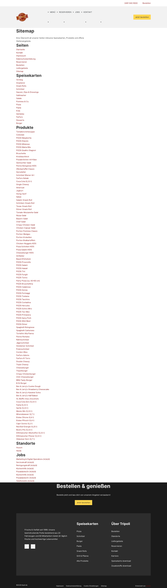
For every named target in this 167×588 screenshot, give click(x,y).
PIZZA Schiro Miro (24, 308)
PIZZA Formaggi (23, 293)
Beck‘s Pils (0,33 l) (24, 430)
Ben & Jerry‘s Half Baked (27, 395)
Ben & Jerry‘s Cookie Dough (28, 386)
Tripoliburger (22, 371)
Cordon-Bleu (22, 352)
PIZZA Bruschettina (24, 284)
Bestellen (20, 65)
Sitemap (19, 71)
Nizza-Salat (21, 215)
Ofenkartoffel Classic (25, 169)
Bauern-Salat (22, 218)
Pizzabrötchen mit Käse (26, 159)
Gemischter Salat (23, 163)
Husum (19, 447)
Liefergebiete (22, 68)
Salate (19, 98)
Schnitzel (20, 89)
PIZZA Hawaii (22, 268)
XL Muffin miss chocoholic (27, 399)
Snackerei (20, 83)
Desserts (20, 120)
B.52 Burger (21, 383)
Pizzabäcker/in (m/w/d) (26, 471)
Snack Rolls (21, 86)
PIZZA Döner (21, 324)
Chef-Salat (21, 222)
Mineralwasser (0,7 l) (25, 414)
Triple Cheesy (22, 364)
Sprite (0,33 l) (22, 408)
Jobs (77, 12)
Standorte (115, 536)
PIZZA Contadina (23, 302)
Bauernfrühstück (23, 259)
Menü (52, 12)
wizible (148, 586)
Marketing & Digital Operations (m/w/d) (33, 459)
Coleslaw (20, 135)
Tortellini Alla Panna (25, 333)
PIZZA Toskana (22, 296)
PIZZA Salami (22, 265)
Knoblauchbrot (22, 156)
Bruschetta (21, 153)
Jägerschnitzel (22, 343)
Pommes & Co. (22, 101)
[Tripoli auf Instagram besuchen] (33, 546)
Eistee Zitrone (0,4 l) (25, 417)
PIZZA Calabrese (23, 287)
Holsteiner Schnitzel (25, 346)
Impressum (21, 56)
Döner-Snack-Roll (24, 209)
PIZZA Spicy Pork (23, 318)
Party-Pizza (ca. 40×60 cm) (28, 281)
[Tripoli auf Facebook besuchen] (27, 546)
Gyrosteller (21, 172)
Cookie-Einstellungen (91, 586)
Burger (19, 123)
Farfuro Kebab (22, 178)
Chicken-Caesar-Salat (25, 228)
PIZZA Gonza (21, 290)
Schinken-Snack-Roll (25, 203)
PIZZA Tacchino (23, 299)
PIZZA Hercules (23, 305)
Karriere (114, 556)
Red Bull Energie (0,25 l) (26, 426)
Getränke (20, 114)
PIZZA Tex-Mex (23, 312)
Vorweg (19, 80)
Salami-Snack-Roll (24, 200)
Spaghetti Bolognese (25, 327)
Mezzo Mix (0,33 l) (24, 411)
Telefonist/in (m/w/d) (25, 481)
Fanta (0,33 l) (22, 405)
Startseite (20, 49)
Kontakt (88, 12)
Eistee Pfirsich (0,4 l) (25, 420)
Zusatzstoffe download (121, 566)
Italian (18, 197)
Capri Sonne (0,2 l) (24, 423)
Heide (18, 450)
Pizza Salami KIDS (24, 250)
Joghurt (19, 190)
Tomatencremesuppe (25, 132)
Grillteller (20, 256)
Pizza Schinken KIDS (25, 246)
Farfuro (19, 117)
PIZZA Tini (20, 271)
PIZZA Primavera (23, 315)
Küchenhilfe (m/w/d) (25, 468)
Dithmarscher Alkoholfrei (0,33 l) (30, 433)
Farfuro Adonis (22, 355)
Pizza (18, 104)
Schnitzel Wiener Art (25, 175)
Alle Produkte (82, 561)
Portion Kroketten (24, 237)
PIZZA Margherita (23, 138)
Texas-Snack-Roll (24, 206)
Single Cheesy (22, 184)
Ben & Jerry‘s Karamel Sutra (28, 392)
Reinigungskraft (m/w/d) (26, 465)
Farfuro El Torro (23, 358)
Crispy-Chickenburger (26, 374)
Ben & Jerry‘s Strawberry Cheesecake (32, 389)
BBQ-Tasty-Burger (24, 380)
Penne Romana (22, 336)
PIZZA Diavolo (22, 141)
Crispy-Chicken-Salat (25, 225)
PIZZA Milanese (23, 144)
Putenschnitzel (22, 349)
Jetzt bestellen (142, 17)
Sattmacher (21, 95)
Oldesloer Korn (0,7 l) (25, 439)
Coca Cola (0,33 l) (24, 181)
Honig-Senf (21, 194)
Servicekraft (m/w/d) (25, 462)
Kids (18, 111)
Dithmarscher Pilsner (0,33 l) (28, 436)
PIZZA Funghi (22, 274)
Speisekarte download (121, 561)
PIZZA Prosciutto (23, 262)
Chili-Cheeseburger (25, 377)
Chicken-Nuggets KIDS (26, 243)
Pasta (18, 108)
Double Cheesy (23, 361)
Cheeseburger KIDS (25, 253)
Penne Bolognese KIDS (26, 166)
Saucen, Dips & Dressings (27, 92)
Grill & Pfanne (83, 556)
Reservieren (65, 12)
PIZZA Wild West (23, 321)
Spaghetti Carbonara (25, 330)
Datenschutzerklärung (25, 59)
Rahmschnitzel (22, 340)
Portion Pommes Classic (27, 231)
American (20, 187)
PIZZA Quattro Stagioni (26, 150)
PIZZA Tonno (21, 277)
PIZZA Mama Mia (23, 147)
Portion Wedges (23, 234)
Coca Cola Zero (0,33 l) (26, 402)
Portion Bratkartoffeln (25, 240)
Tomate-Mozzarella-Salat (27, 212)
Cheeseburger (22, 368)
